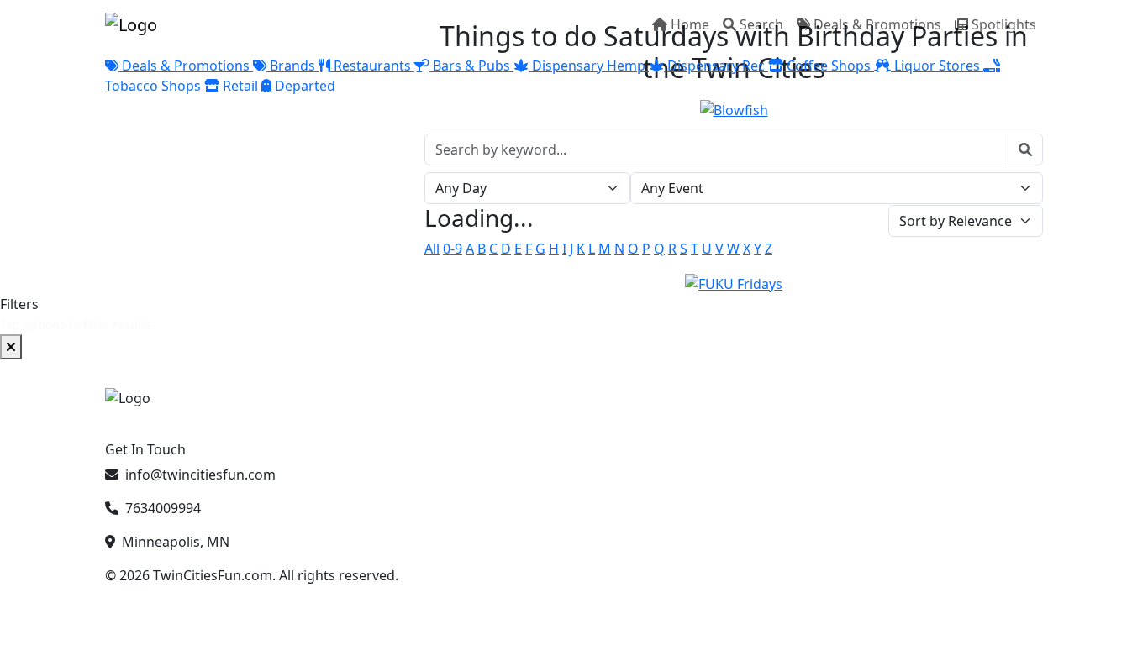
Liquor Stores (937, 65)
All (432, 248)
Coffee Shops (828, 65)
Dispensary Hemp (589, 65)
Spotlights (1004, 24)
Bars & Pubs (471, 65)
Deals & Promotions (877, 24)
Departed (303, 85)
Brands (292, 65)
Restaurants (372, 65)
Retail (240, 85)
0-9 (452, 248)
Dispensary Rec (716, 65)
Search (761, 24)
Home (690, 24)
